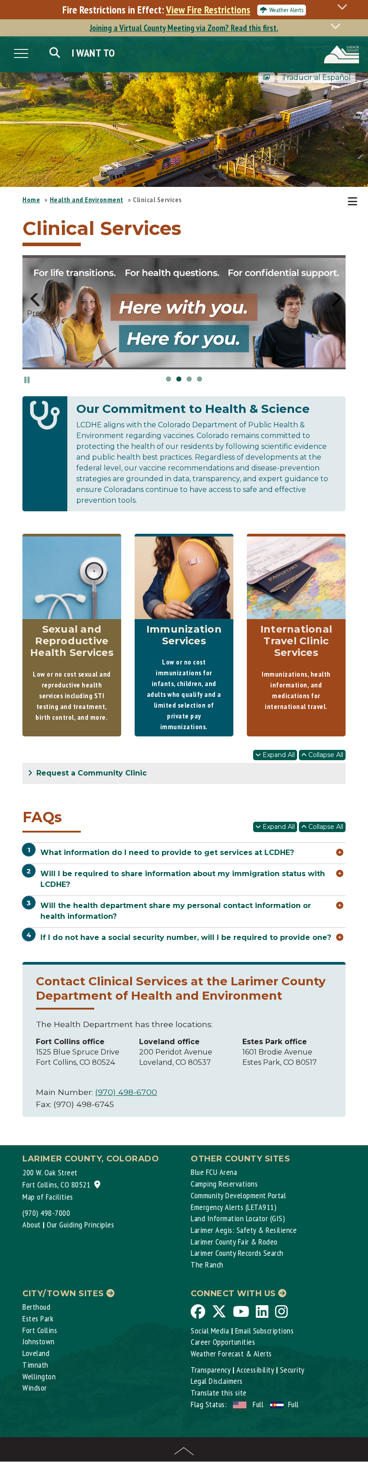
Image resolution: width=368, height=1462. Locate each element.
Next (332, 312)
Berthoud (36, 1307)
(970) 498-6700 (126, 1092)
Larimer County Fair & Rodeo (234, 1241)
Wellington (39, 1376)
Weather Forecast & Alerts (231, 1353)
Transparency (210, 1370)
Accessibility (255, 1370)
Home (31, 199)
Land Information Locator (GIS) (238, 1218)
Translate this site (219, 1392)
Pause (26, 379)
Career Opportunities (223, 1342)
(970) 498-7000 (46, 1213)
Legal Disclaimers (217, 1381)
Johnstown (38, 1341)
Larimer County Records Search (237, 1253)
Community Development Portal (238, 1195)
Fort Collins (39, 1330)
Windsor (34, 1387)
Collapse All (325, 755)
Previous (36, 312)
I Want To (93, 53)
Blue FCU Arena (214, 1172)
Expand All (278, 755)
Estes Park (37, 1318)
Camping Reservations (224, 1183)
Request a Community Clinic (90, 773)
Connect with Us (234, 1293)
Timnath (35, 1365)
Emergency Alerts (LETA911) (233, 1207)
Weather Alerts (286, 10)
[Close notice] (344, 6)
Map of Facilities (47, 1197)
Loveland (35, 1353)
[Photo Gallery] (266, 77)
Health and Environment (86, 199)
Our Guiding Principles (80, 1224)
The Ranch (207, 1264)
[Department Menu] (354, 201)
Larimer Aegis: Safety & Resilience (244, 1230)
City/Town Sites (64, 1293)
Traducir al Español (316, 77)
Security (292, 1370)
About (31, 1224)
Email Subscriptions (264, 1330)
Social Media (210, 1330)
